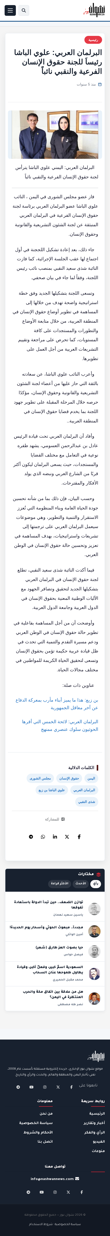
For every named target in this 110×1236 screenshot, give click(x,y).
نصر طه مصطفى (70, 1004)
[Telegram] (31, 835)
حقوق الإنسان (69, 778)
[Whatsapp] (43, 835)
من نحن (46, 1114)
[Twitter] (67, 835)
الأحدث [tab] (80, 884)
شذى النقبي (86, 802)
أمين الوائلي (74, 934)
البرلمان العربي (84, 790)
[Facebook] (79, 835)
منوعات (98, 1151)
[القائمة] (10, 10)
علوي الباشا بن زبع (52, 790)
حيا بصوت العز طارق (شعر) (59, 948)
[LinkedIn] (55, 835)
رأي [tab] (95, 884)
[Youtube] (31, 1087)
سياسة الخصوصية (36, 1123)
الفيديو (99, 1142)
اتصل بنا (45, 1142)
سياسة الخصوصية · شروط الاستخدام (55, 1224)
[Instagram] (45, 1087)
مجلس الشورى (40, 778)
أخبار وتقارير (94, 1123)
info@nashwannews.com (52, 1179)
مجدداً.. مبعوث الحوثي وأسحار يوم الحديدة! (46, 928)
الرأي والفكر (94, 1133)
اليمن (91, 778)
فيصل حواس (73, 954)
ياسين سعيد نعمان (68, 915)
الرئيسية (97, 1114)
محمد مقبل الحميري (68, 980)
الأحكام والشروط (38, 1133)
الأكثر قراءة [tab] (59, 884)
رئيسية (93, 40)
